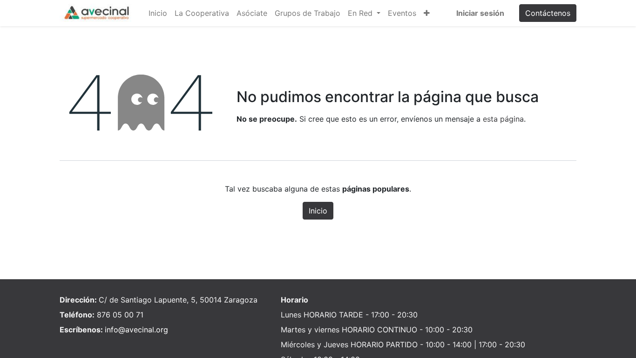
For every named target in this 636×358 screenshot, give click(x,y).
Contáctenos (547, 13)
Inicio (318, 210)
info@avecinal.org (136, 329)
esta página (503, 119)
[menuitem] (158, 13)
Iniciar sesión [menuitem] (480, 13)
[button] (426, 13)
